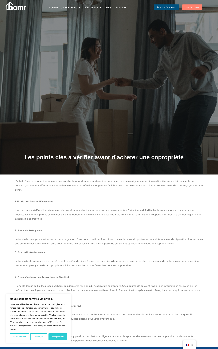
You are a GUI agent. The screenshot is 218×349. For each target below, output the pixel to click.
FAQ (108, 7)
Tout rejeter (39, 336)
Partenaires (91, 7)
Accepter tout (58, 336)
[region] (38, 318)
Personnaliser (19, 336)
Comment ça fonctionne (63, 7)
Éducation (121, 7)
